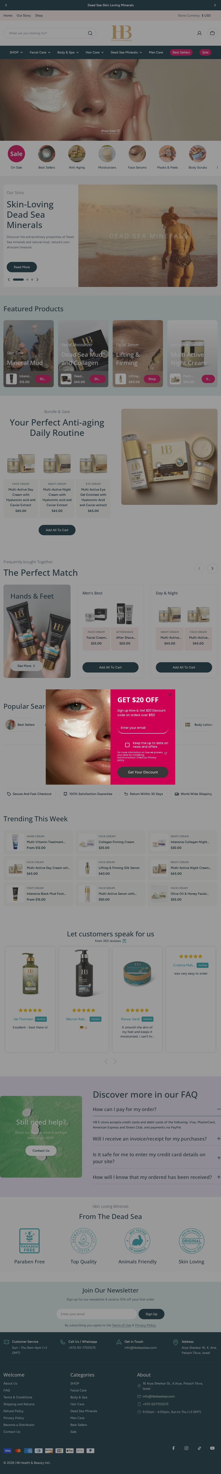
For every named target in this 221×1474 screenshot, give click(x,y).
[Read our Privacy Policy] (165, 753)
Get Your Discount (143, 772)
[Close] (170, 694)
